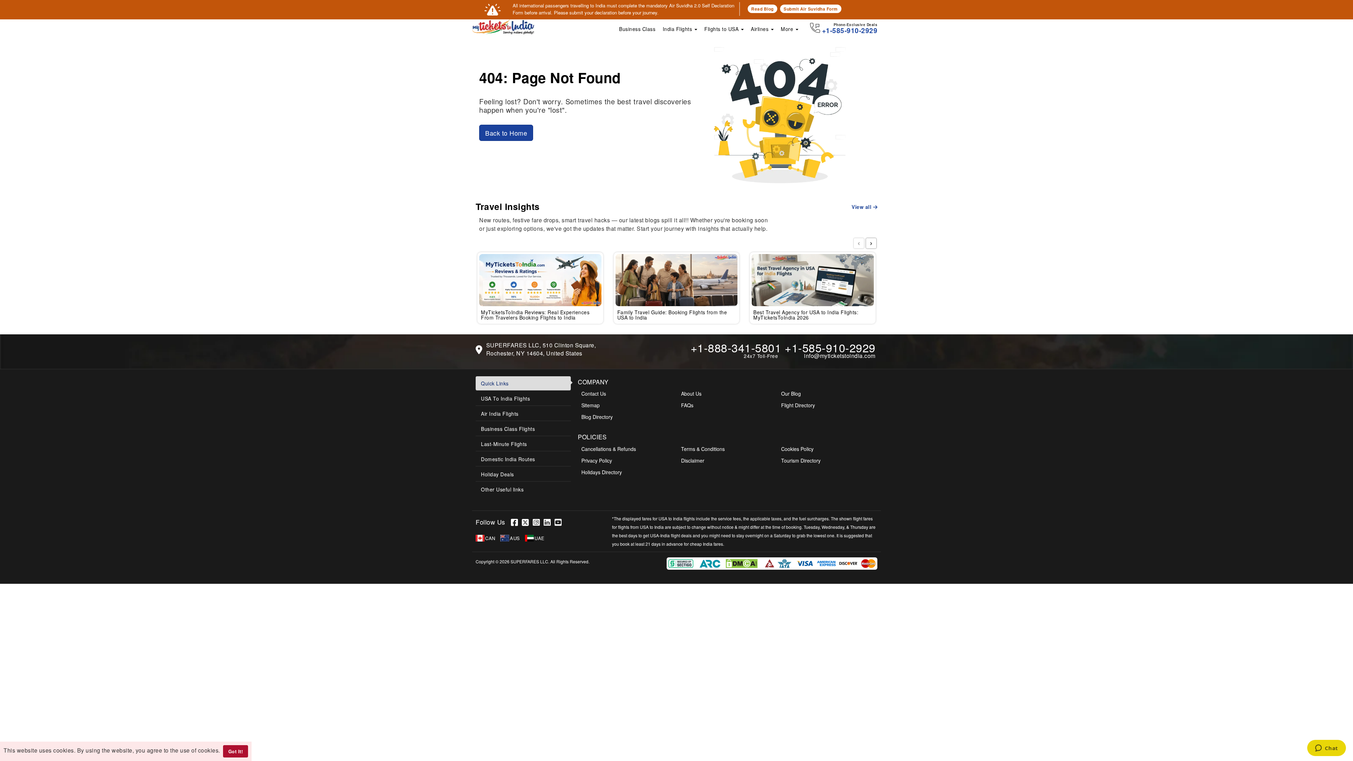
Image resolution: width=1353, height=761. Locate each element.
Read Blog (762, 9)
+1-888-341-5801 (736, 347)
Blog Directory (597, 416)
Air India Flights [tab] (500, 413)
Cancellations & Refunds (608, 448)
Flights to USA (722, 28)
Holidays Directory (601, 472)
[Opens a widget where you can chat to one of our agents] (1326, 748)
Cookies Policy (797, 448)
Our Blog (791, 393)
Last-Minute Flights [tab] (504, 443)
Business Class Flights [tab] (508, 428)
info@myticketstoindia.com (840, 356)
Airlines (760, 28)
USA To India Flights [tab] (505, 398)
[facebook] (516, 522)
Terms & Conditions (703, 448)
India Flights (678, 28)
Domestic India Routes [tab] (508, 459)
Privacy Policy (596, 460)
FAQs (687, 405)
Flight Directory (798, 405)
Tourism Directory (801, 460)
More (788, 28)
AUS (515, 538)
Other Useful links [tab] (502, 489)
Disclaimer (692, 460)
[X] (527, 522)
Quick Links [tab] (495, 383)
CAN (490, 538)
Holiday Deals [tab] (497, 474)
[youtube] (559, 522)
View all (862, 206)
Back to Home (506, 132)
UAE (540, 538)
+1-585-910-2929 (830, 347)
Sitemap (590, 405)
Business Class (637, 28)
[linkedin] (549, 522)
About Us (691, 393)
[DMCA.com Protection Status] (742, 563)
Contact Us (593, 393)
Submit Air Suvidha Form (811, 9)
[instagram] (538, 522)
